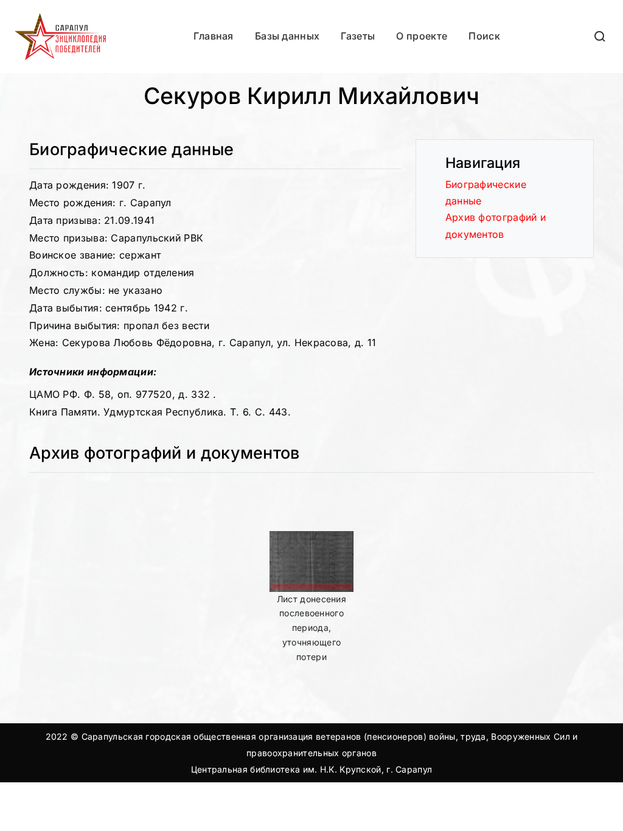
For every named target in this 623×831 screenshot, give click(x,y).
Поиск (484, 36)
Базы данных (287, 36)
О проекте (421, 36)
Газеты (358, 36)
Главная (213, 36)
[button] (600, 36)
